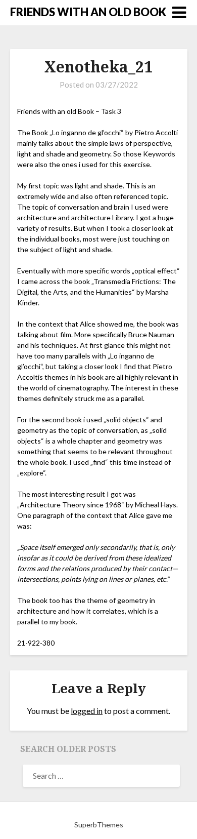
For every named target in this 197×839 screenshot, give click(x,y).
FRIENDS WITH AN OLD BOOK (88, 12)
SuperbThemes (98, 824)
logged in (87, 710)
